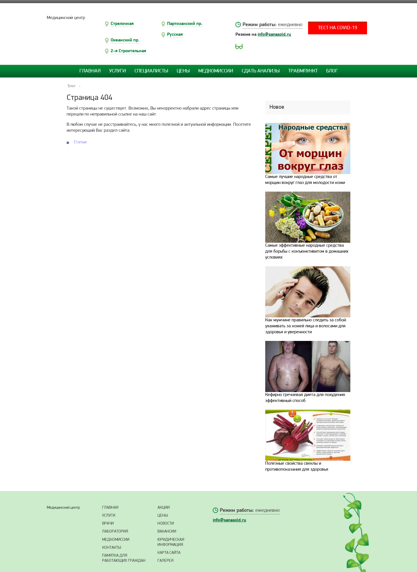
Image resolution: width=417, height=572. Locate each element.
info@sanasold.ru (274, 34)
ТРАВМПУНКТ (303, 71)
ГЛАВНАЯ (110, 508)
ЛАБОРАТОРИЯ (115, 531)
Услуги (117, 71)
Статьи (80, 142)
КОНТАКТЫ (111, 548)
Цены (183, 71)
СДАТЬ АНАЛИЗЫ (261, 71)
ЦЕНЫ (162, 516)
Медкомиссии (215, 71)
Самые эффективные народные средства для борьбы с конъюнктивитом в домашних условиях (306, 251)
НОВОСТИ (165, 523)
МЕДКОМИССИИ (115, 540)
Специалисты (151, 71)
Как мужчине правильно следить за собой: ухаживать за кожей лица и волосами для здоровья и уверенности (306, 326)
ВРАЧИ (108, 523)
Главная (90, 71)
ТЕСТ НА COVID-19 (337, 28)
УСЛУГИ (108, 516)
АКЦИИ (163, 508)
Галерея (165, 561)
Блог (332, 71)
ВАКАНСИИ (166, 531)
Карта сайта (168, 553)
